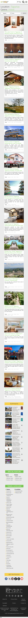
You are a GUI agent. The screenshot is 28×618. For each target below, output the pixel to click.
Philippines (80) (18, 492)
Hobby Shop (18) (9, 568)
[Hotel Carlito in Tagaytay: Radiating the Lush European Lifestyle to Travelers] (14, 140)
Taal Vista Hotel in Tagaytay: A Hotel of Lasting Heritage (13, 334)
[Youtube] (21, 579)
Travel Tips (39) (9, 520)
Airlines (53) (8, 502)
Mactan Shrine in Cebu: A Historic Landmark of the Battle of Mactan (16, 449)
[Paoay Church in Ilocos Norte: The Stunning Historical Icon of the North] (8, 457)
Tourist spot (18, 341)
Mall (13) (8, 508)
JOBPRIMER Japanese (23, 608)
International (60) (18, 491)
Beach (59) (8, 527)
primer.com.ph (13, 613)
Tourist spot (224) (10, 539)
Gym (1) (8, 497)
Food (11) (8, 563)
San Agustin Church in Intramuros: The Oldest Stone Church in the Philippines (16, 410)
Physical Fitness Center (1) (9, 495)
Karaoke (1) (8, 491)
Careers (14, 603)
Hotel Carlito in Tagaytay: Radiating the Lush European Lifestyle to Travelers (13, 143)
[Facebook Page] (6, 579)
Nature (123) (9, 534)
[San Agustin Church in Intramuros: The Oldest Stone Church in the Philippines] (8, 411)
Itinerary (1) (8, 492)
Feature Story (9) (9, 546)
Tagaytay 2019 (13, 204)
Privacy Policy (14, 599)
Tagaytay (9, 67)
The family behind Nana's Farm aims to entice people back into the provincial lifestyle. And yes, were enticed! (14, 310)
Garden (15, 314)
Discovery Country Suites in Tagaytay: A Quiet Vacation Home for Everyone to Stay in (13, 390)
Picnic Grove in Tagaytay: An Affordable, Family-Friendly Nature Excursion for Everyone (16, 439)
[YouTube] (21, 595)
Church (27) (8, 540)
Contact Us (23, 603)
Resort (21, 286)
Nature (12, 315)
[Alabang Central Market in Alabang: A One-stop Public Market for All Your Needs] (8, 422)
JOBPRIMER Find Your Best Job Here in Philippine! (14, 609)
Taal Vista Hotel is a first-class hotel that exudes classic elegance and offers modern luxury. (14, 337)
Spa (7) (7, 558)
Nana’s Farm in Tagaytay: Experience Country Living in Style (13, 307)
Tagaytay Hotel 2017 (17, 396)
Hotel (19, 67)
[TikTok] (15, 580)
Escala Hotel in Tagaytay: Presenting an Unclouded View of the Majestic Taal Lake (14, 198)
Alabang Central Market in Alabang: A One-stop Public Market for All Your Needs (16, 422)
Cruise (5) (8, 537)
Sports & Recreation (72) (9, 530)
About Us (5, 599)
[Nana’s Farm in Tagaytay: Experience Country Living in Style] (14, 304)
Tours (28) (8, 560)
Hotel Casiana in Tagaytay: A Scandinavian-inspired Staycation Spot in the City (13, 61)
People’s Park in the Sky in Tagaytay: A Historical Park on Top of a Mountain (16, 433)
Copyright (4, 603)
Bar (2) (7, 562)
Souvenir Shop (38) (10, 517)
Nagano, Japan (9, 476)
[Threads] (18, 580)
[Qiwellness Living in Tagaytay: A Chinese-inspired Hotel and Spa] (14, 359)
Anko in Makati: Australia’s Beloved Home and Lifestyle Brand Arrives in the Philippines (16, 462)
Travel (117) (8, 556)
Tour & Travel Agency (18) (9, 505)
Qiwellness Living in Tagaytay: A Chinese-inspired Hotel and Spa (14, 361)
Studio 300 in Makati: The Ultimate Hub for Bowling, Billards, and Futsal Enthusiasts (16, 427)
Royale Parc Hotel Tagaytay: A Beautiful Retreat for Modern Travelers (13, 252)
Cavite (12, 67)
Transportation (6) (10, 553)
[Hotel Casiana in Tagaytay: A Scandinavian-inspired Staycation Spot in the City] (14, 57)
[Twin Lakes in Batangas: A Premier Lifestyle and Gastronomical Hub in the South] (14, 277)
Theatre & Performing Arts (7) (9, 511)
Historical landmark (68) (9, 525)
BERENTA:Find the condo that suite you (4, 609)
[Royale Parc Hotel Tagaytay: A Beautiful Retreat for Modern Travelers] (14, 249)
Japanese (5, 605)
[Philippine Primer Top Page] (4, 3)
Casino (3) (8, 555)
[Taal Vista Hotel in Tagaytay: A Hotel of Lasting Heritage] (14, 332)
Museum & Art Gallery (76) (9, 515)
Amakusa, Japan (9, 479)
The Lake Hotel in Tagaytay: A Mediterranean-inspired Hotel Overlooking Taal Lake (13, 33)
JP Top (19, 2)
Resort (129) (8, 535)
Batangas (12, 286)
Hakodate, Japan (9, 478)
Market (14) (8, 518)
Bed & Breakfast (18, 122)
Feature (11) (8, 532)
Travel (17, 177)
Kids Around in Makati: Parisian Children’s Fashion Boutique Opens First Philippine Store (16, 445)
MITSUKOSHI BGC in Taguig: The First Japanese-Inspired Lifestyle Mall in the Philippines (16, 416)
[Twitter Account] (9, 580)
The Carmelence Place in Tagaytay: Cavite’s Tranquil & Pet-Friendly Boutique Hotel (13, 115)
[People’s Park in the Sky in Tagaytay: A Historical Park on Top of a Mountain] (8, 434)
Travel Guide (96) (9, 551)
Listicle (16, 286)
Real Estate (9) (9, 542)
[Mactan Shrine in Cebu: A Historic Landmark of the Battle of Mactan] (8, 451)
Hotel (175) (8, 507)
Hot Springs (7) (9, 550)
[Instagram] (12, 579)
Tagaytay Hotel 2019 (17, 149)
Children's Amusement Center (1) (9, 500)
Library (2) (8, 548)
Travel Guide (7, 287)
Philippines (15, 67)
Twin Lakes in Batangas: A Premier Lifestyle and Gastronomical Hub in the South (14, 280)
